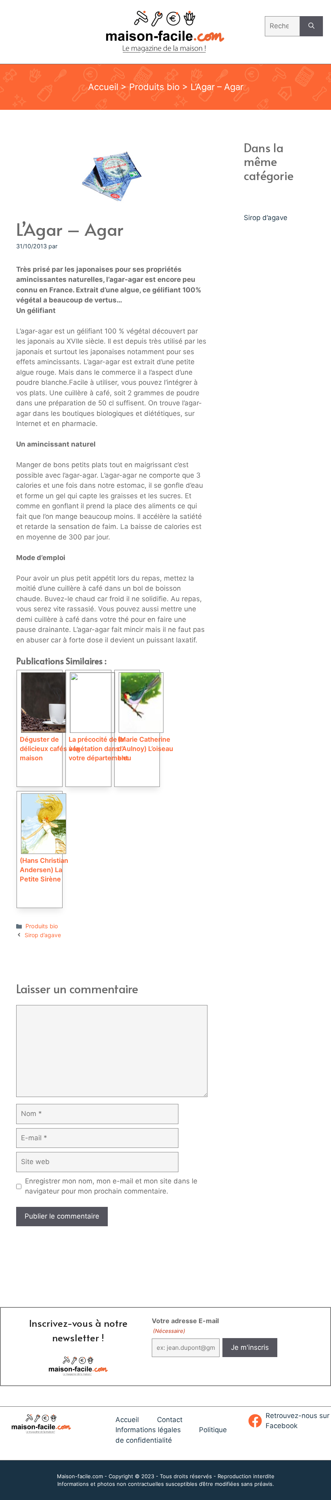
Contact (169, 1420)
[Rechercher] (311, 26)
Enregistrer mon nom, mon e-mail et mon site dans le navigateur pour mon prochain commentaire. (111, 1186)
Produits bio (154, 87)
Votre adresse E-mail (185, 1325)
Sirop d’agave (43, 934)
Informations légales (148, 1430)
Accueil (103, 87)
